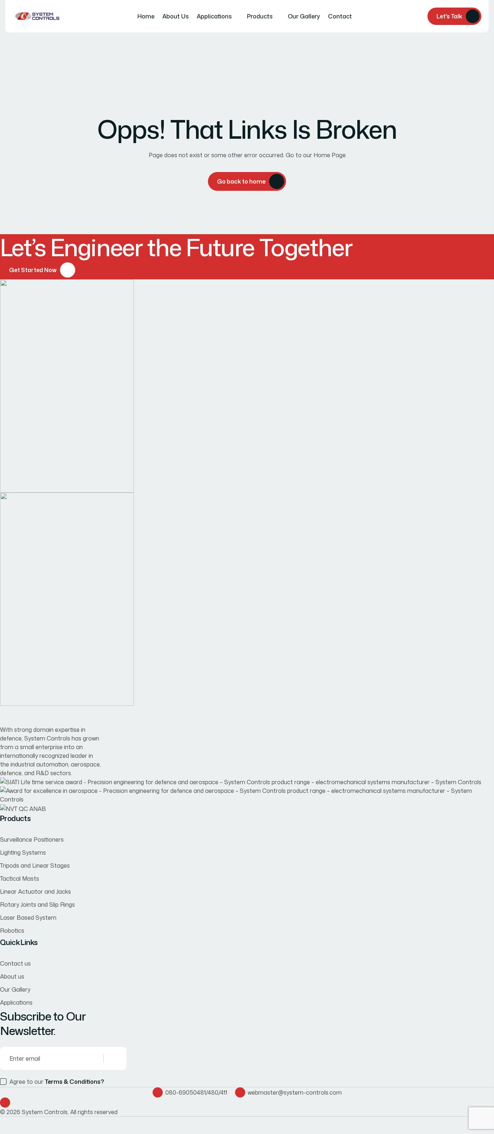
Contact (340, 16)
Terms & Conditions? (74, 1082)
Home (145, 16)
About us (12, 976)
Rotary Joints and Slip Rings (37, 905)
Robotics (12, 931)
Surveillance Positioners (32, 839)
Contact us (15, 963)
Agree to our (56, 1082)
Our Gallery (304, 16)
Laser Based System (28, 918)
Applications (214, 16)
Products (260, 16)
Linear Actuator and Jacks (35, 891)
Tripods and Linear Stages (35, 865)
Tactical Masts (19, 878)
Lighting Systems (23, 852)
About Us (175, 16)
